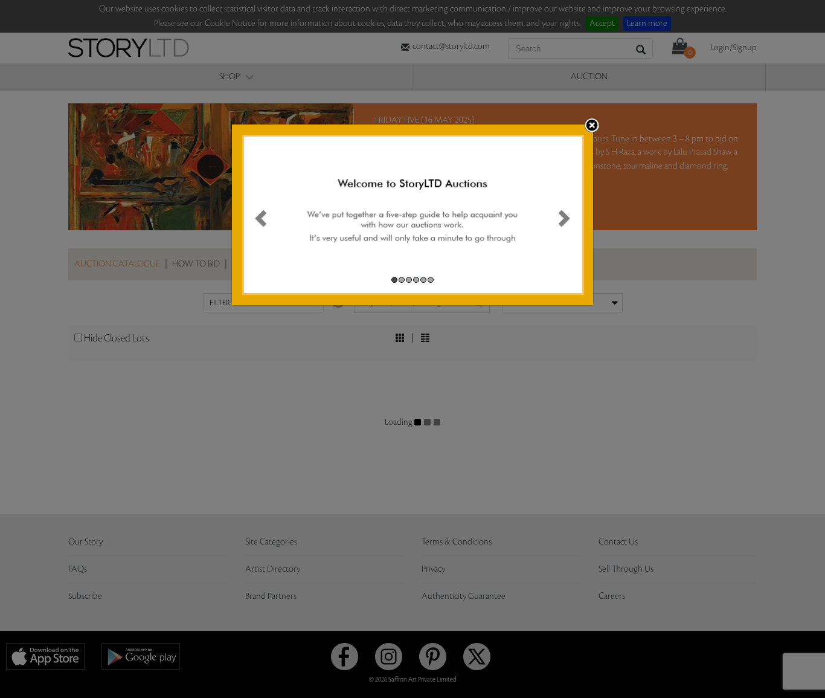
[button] (259, 214)
